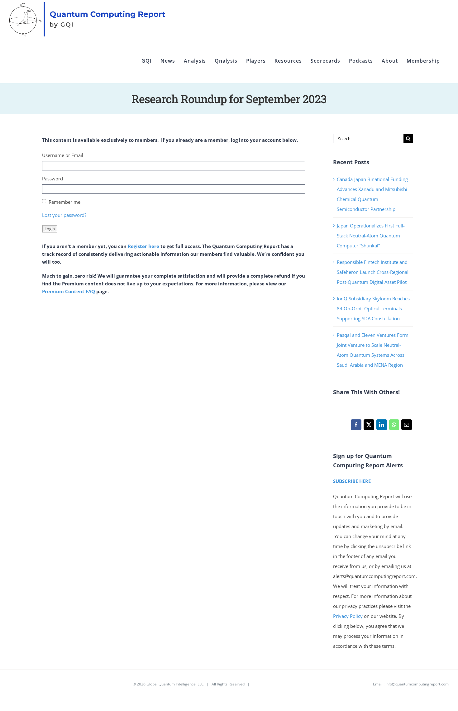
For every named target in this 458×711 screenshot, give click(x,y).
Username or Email (62, 155)
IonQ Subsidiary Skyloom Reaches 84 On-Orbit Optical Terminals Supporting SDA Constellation (373, 308)
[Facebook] (356, 426)
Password (52, 178)
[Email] (406, 426)
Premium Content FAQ (68, 291)
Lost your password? (64, 215)
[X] (368, 426)
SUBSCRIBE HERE (352, 481)
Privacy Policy (348, 616)
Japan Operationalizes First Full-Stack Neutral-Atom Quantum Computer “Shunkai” (371, 235)
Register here (143, 246)
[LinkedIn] (381, 426)
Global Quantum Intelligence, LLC (175, 684)
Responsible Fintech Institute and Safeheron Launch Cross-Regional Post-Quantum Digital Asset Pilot (372, 272)
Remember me (64, 202)
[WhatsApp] (394, 426)
